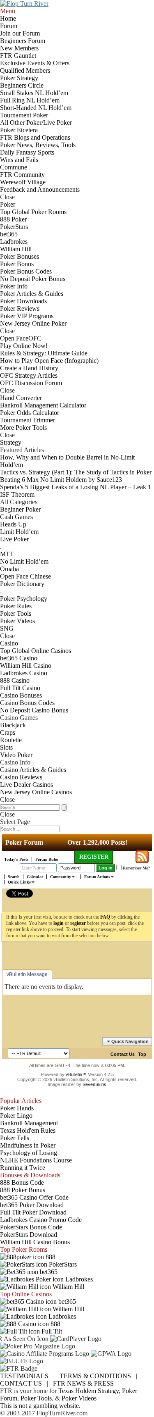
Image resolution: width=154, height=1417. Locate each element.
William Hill (67, 1286)
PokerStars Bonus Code (31, 1227)
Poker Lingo (16, 1115)
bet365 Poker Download (32, 1204)
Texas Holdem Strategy (88, 1390)
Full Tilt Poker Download (33, 1212)
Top (142, 1054)
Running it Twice (22, 1167)
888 (49, 1256)
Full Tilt (51, 1331)
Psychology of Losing (28, 1152)
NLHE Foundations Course (36, 1160)
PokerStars (62, 1264)
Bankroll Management (29, 1122)
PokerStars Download (28, 1234)
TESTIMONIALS (24, 1375)
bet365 (47, 1271)
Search (14, 876)
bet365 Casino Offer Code (34, 1197)
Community (60, 876)
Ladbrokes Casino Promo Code (41, 1219)
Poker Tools (36, 1398)
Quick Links (19, 882)
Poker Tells (14, 1137)
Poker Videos (79, 1398)
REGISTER (93, 857)
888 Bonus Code (22, 1182)
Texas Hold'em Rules (27, 1130)
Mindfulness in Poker (27, 1145)
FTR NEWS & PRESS (83, 1383)
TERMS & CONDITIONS (95, 1375)
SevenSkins (94, 1084)
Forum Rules (46, 859)
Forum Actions (97, 876)
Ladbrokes (78, 1279)
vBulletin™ (76, 1074)
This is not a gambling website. (40, 1405)
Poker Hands (17, 1108)
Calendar (35, 876)
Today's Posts (16, 859)
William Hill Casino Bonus (35, 1242)
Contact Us (122, 1054)
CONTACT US (21, 1383)
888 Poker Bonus (22, 1189)
